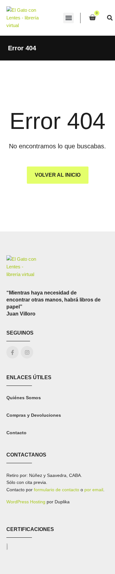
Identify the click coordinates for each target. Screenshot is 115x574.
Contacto (16, 432)
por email (93, 489)
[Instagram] (27, 352)
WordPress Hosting (25, 501)
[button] (68, 18)
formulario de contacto (56, 489)
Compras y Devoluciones (33, 415)
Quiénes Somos (23, 397)
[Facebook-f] (12, 352)
